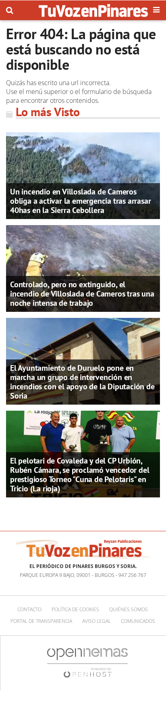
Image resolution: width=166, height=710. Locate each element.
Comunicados (138, 621)
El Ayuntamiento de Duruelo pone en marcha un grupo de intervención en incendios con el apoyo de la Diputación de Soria (82, 382)
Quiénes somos (128, 609)
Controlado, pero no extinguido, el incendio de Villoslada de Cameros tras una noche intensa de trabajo (82, 293)
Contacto (29, 609)
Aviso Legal (96, 621)
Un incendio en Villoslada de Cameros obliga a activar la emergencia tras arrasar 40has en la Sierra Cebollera (80, 200)
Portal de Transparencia (41, 621)
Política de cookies (75, 609)
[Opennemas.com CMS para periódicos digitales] (87, 662)
